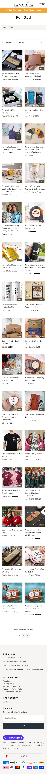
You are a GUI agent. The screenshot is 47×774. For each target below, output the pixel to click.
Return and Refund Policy (13, 689)
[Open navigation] (4, 4)
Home (5, 27)
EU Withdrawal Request (12, 692)
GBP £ (24, 756)
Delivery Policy (8, 684)
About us (6, 681)
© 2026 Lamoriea (10, 749)
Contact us (7, 702)
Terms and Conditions (11, 686)
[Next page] (27, 635)
